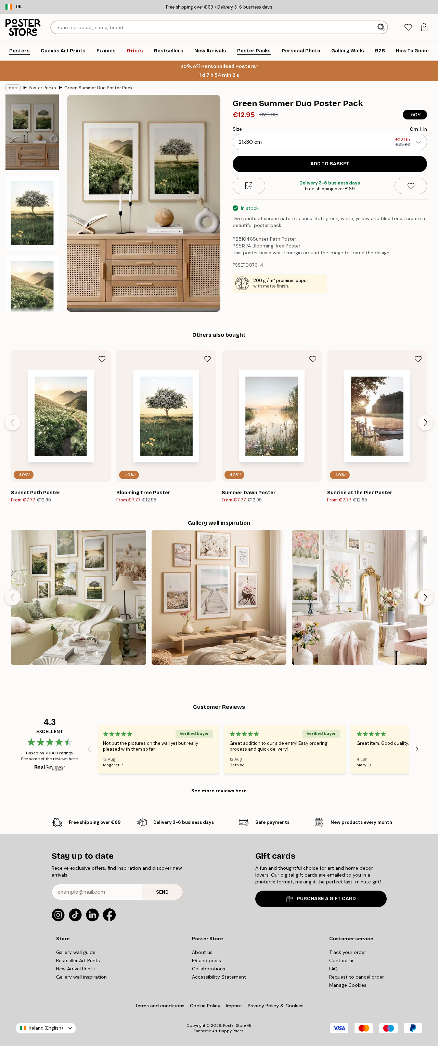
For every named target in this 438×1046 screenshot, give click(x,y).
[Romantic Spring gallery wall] (359, 597)
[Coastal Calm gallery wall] (219, 597)
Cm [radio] (414, 129)
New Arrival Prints (75, 969)
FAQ (333, 969)
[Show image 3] (32, 293)
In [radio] (425, 129)
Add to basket (329, 164)
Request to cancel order (356, 977)
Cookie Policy (205, 1006)
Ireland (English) (46, 1028)
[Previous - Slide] (12, 422)
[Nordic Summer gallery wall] (78, 597)
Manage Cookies (347, 985)
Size (237, 129)
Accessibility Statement (219, 977)
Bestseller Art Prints (78, 960)
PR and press (206, 960)
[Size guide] (249, 186)
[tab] (408, 27)
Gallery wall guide (75, 952)
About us (202, 952)
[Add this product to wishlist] (411, 186)
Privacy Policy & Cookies (276, 1006)
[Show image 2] (32, 213)
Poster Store (234, 1025)
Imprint (234, 1006)
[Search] (381, 27)
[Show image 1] (32, 132)
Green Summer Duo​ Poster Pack (98, 88)
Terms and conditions (159, 1006)
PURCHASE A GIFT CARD (326, 899)
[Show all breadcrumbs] (13, 87)
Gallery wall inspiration (81, 977)
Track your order (347, 952)
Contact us (342, 960)
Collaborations (208, 969)
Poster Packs (42, 88)
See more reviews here (219, 791)
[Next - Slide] (425, 422)
